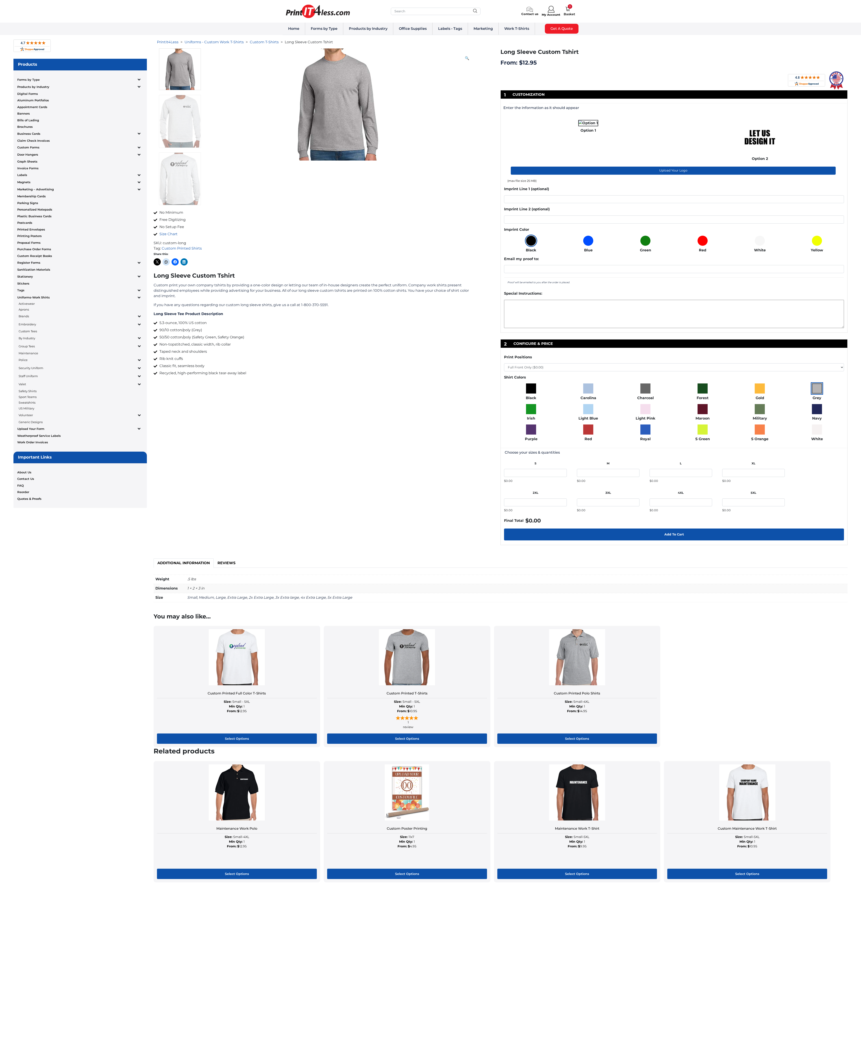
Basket (569, 14)
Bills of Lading (28, 120)
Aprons (24, 309)
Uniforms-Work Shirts (33, 297)
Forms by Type (324, 28)
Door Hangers (27, 154)
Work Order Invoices (32, 442)
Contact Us (25, 479)
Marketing (483, 28)
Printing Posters (29, 236)
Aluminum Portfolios (33, 100)
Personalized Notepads (34, 209)
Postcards (24, 222)
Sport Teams (28, 397)
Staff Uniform (28, 376)
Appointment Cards (32, 107)
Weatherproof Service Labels (39, 435)
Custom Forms (28, 147)
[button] (467, 58)
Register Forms (28, 262)
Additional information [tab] (183, 563)
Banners (23, 113)
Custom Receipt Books (34, 256)
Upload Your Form (30, 429)
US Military (26, 408)
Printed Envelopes (31, 229)
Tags (20, 290)
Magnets (23, 182)
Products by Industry (368, 28)
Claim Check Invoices (33, 140)
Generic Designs (31, 422)
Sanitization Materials (33, 269)
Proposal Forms (29, 242)
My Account (551, 14)
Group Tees (27, 346)
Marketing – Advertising (35, 189)
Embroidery (27, 324)
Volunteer (26, 415)
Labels (22, 175)
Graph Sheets (27, 161)
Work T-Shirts (516, 28)
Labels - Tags (450, 28)
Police (23, 360)
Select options (237, 739)
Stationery (25, 276)
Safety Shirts (28, 391)
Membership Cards (31, 196)
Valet (22, 384)
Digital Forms (27, 94)
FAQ (20, 485)
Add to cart (674, 534)
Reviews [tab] (226, 563)
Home (293, 28)
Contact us (529, 14)
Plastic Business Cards (34, 216)
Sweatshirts (27, 402)
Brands (24, 316)
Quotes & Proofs (29, 498)
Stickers (23, 283)
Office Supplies (413, 28)
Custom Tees (28, 331)
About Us (24, 472)
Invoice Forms (28, 168)
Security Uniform (31, 368)
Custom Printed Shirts (182, 248)
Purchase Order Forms (34, 249)
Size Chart (168, 234)
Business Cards (28, 133)
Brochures (25, 126)
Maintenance (28, 353)
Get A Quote (561, 28)
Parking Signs (27, 203)
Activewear (27, 303)
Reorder (23, 492)
